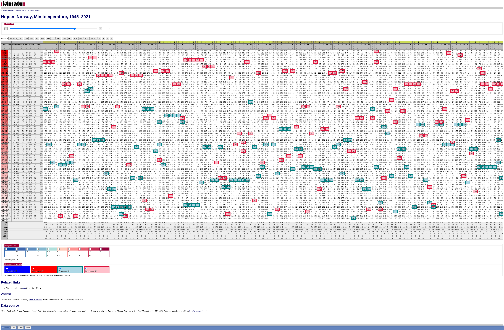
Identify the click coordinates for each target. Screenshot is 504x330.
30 (155, 46)
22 (125, 46)
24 (133, 46)
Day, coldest (64, 271)
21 (121, 46)
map (24, 288)
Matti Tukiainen (35, 299)
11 (83, 46)
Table (21, 328)
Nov (75, 38)
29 (152, 46)
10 (79, 46)
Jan (20, 38)
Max (13, 46)
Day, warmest (90, 271)
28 (148, 46)
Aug (58, 38)
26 (140, 46)
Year (4, 46)
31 (159, 46)
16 (102, 46)
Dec (80, 38)
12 (87, 46)
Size (13, 328)
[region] (252, 140)
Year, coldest (11, 271)
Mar (31, 38)
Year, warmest (38, 271)
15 (98, 46)
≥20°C (38, 46)
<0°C (34, 46)
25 (136, 46)
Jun (48, 38)
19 (114, 46)
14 (95, 46)
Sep (64, 38)
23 (129, 46)
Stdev (26, 46)
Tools (28, 328)
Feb (26, 38)
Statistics (13, 38)
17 (106, 46)
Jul (53, 38)
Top (86, 38)
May (42, 38)
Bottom (93, 38)
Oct (69, 38)
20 (117, 46)
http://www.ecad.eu (197, 311)
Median (21, 46)
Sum (30, 46)
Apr (37, 38)
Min (9, 46)
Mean (17, 46)
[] (16, 271)
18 (110, 46)
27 (144, 46)
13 (91, 46)
